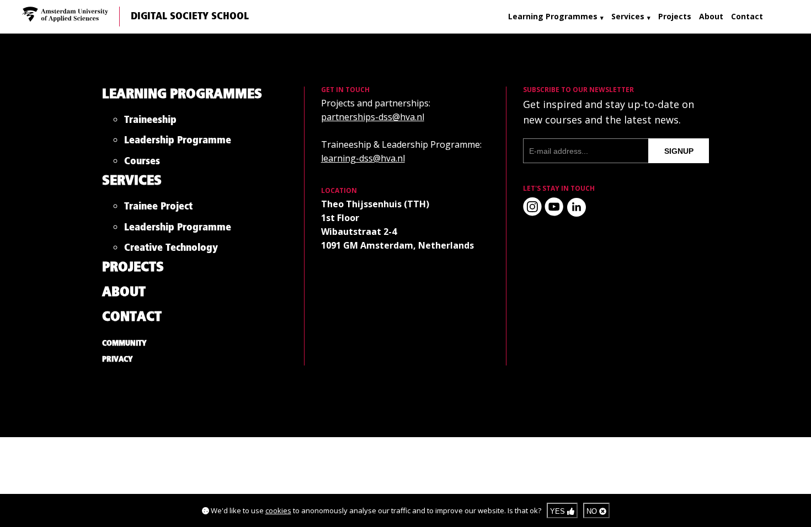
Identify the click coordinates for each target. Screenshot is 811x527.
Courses (142, 163)
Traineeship (150, 122)
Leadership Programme (177, 142)
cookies (278, 510)
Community (124, 343)
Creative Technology (171, 250)
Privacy (117, 359)
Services (627, 16)
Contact (747, 16)
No (592, 511)
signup (678, 151)
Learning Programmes (552, 16)
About (711, 16)
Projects (674, 16)
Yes (558, 511)
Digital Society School (190, 16)
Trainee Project (158, 209)
